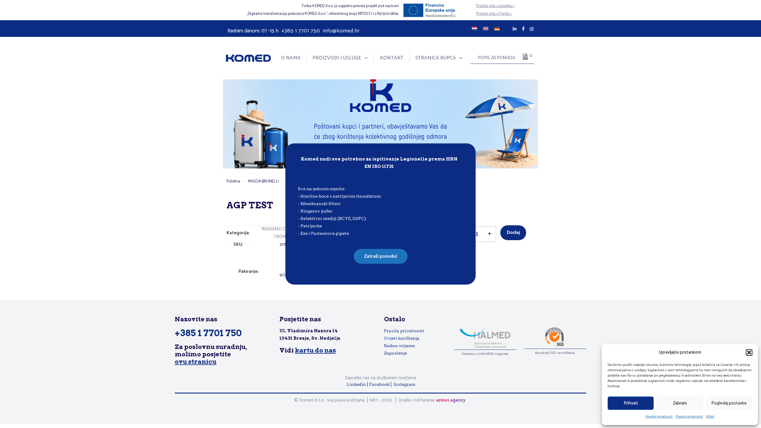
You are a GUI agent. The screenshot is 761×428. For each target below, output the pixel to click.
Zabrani (680, 403)
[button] (749, 352)
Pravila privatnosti (659, 416)
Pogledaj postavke (729, 403)
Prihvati (631, 403)
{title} (710, 416)
